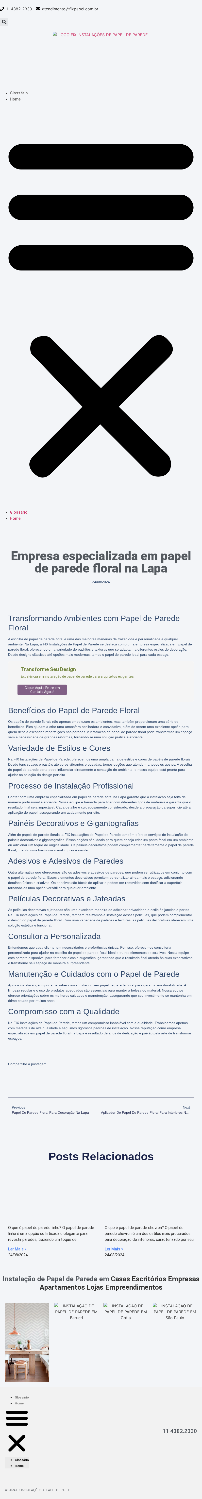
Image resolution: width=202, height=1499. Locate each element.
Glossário (19, 93)
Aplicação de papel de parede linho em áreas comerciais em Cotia (47, 1207)
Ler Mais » (17, 1249)
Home (15, 99)
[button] (4, 22)
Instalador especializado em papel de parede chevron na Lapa (148, 1207)
